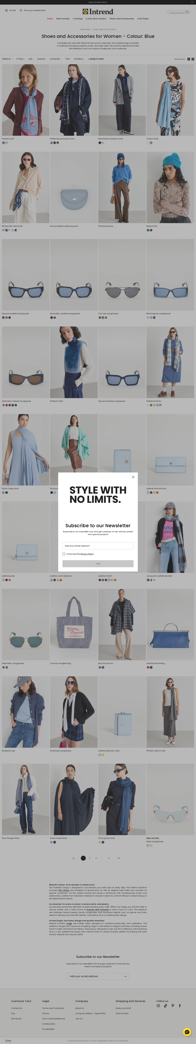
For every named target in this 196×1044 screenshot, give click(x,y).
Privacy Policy (87, 554)
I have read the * (80, 554)
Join (98, 563)
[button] (187, 1032)
